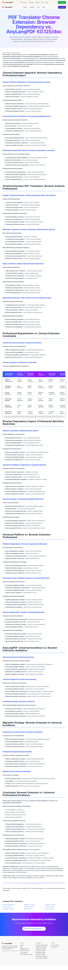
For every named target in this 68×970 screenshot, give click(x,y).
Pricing (25, 7)
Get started (62, 2)
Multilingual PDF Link (24, 948)
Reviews (32, 7)
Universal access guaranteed (33, 928)
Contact (22, 945)
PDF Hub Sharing (24, 952)
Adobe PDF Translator (7, 906)
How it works (23, 2)
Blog (47, 2)
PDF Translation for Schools (26, 954)
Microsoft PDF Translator (8, 908)
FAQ (42, 2)
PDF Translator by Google (41, 956)
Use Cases (30, 2)
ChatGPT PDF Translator (29, 904)
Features (38, 2)
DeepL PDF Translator (28, 906)
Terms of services (55, 945)
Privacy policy (54, 947)
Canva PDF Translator (49, 906)
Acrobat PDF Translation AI (41, 958)
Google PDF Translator (50, 904)
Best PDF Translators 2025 (8, 904)
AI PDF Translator (27, 908)
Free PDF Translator (49, 908)
